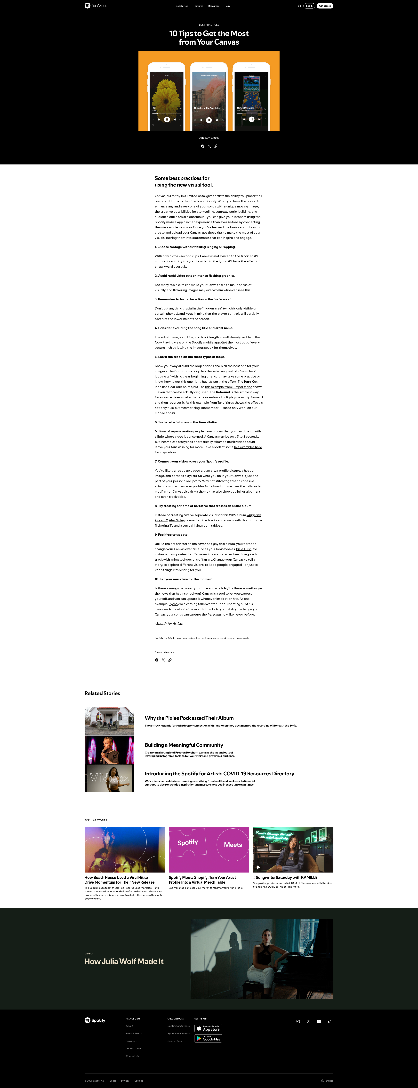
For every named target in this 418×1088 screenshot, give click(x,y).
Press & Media (134, 1033)
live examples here (248, 447)
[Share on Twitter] (209, 146)
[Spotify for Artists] (97, 6)
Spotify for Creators (179, 1033)
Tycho (173, 604)
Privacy (125, 1080)
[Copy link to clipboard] (215, 146)
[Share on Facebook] (202, 146)
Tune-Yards (225, 402)
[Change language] (299, 6)
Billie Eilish (243, 549)
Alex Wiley (177, 520)
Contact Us (132, 1056)
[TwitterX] (309, 1021)
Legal (113, 1080)
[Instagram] (298, 1021)
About (129, 1026)
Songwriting (175, 1041)
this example (199, 402)
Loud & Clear (133, 1048)
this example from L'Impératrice (228, 387)
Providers (131, 1041)
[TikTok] (329, 1021)
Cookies (139, 1080)
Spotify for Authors (179, 1026)
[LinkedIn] (319, 1021)
